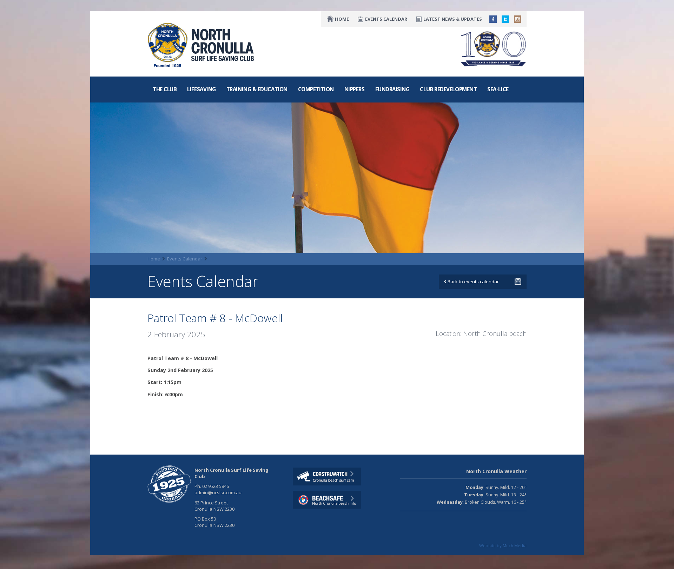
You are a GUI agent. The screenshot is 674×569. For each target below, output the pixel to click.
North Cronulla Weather (496, 471)
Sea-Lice (497, 89)
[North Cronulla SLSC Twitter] (505, 19)
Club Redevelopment (448, 89)
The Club (165, 89)
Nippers (354, 89)
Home (342, 19)
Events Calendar (386, 19)
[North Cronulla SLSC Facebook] (493, 19)
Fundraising (392, 89)
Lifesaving (201, 89)
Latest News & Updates (452, 19)
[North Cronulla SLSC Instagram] (517, 19)
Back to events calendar (473, 281)
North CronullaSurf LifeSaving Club (164, 31)
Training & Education (257, 89)
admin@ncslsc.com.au (218, 492)
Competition (316, 89)
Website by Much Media (503, 545)
